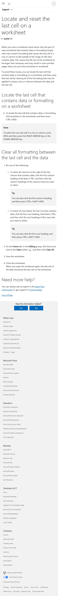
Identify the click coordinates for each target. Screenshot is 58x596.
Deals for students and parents (13, 433)
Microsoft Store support (11, 373)
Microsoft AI (7, 450)
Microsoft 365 (7, 463)
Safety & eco (7, 591)
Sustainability (7, 565)
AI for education (8, 437)
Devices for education (10, 411)
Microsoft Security (9, 454)
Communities (35, 289)
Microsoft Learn (8, 501)
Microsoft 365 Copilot (10, 475)
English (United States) (14, 573)
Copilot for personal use (11, 343)
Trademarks (44, 587)
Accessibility (7, 561)
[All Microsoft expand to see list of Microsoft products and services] (3, 3)
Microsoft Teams (8, 471)
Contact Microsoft (16, 587)
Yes (21, 308)
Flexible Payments (9, 395)
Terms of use (34, 587)
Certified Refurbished (10, 386)
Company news (8, 543)
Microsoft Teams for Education (13, 416)
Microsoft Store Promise (11, 390)
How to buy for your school (12, 424)
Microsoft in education (10, 407)
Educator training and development (14, 429)
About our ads (25, 591)
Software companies (9, 518)
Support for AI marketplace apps (13, 505)
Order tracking (8, 382)
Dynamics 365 (7, 458)
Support (6, 9)
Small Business (8, 480)
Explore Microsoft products (12, 348)
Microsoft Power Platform (11, 467)
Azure (5, 492)
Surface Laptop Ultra (10, 331)
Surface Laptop (8, 326)
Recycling (16, 591)
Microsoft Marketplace (10, 514)
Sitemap (6, 587)
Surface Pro (7, 322)
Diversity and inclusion (10, 556)
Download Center (9, 369)
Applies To (8, 38)
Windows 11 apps (9, 352)
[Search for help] (9, 3)
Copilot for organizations (11, 339)
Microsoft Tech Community (12, 509)
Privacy (26, 587)
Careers (5, 535)
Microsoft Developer (10, 496)
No (36, 308)
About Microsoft (8, 539)
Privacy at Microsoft (9, 548)
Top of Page (7, 295)
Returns (5, 377)
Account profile (8, 364)
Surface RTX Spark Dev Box (12, 335)
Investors (6, 552)
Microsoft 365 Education (11, 420)
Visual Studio (7, 522)
